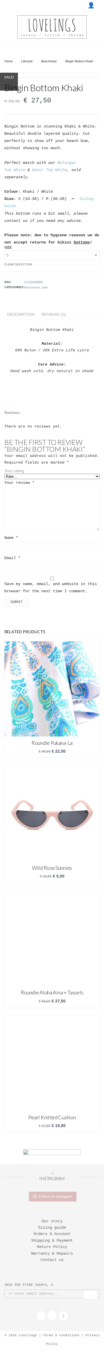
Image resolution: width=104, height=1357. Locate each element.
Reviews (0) (54, 314)
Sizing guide (52, 1227)
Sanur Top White (49, 170)
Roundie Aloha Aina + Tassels (52, 992)
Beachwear (49, 61)
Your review (19, 482)
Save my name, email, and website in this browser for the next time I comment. (50, 587)
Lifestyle (27, 61)
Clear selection (18, 264)
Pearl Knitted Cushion (52, 1117)
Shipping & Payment (52, 1240)
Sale (45, 287)
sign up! (90, 1295)
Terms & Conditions (61, 1335)
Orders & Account (52, 1234)
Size (8, 247)
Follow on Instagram (56, 1196)
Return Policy (52, 1246)
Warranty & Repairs (52, 1253)
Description (21, 314)
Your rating (14, 471)
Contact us (52, 1259)
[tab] (21, 314)
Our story (52, 1221)
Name (11, 537)
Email (12, 558)
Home (8, 61)
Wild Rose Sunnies (52, 868)
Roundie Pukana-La (52, 743)
